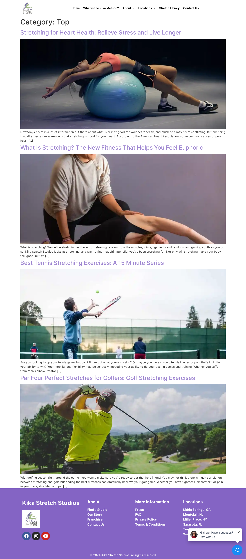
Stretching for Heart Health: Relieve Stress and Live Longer (100, 32)
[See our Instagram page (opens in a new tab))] (36, 536)
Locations (145, 8)
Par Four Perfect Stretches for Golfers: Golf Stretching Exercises (107, 377)
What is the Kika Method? (101, 8)
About (126, 8)
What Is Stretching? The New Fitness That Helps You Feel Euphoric (111, 147)
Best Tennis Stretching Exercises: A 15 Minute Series (92, 262)
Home (75, 8)
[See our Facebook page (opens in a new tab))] (26, 536)
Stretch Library (169, 8)
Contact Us (191, 8)
